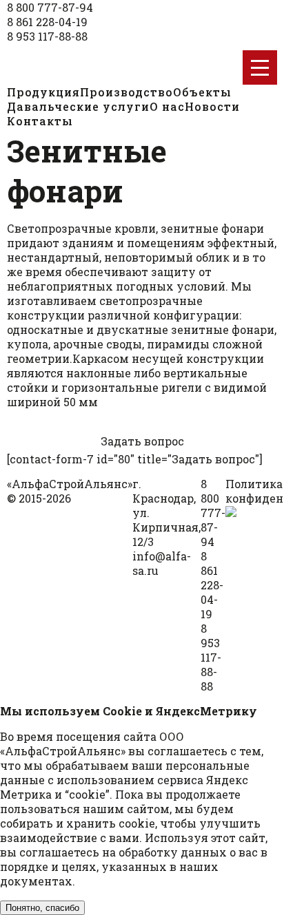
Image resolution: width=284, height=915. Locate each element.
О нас (167, 106)
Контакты (40, 121)
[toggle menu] (260, 67)
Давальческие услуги (78, 106)
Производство (126, 92)
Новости (212, 106)
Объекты (202, 92)
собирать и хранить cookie (77, 823)
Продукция (43, 92)
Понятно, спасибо (42, 908)
